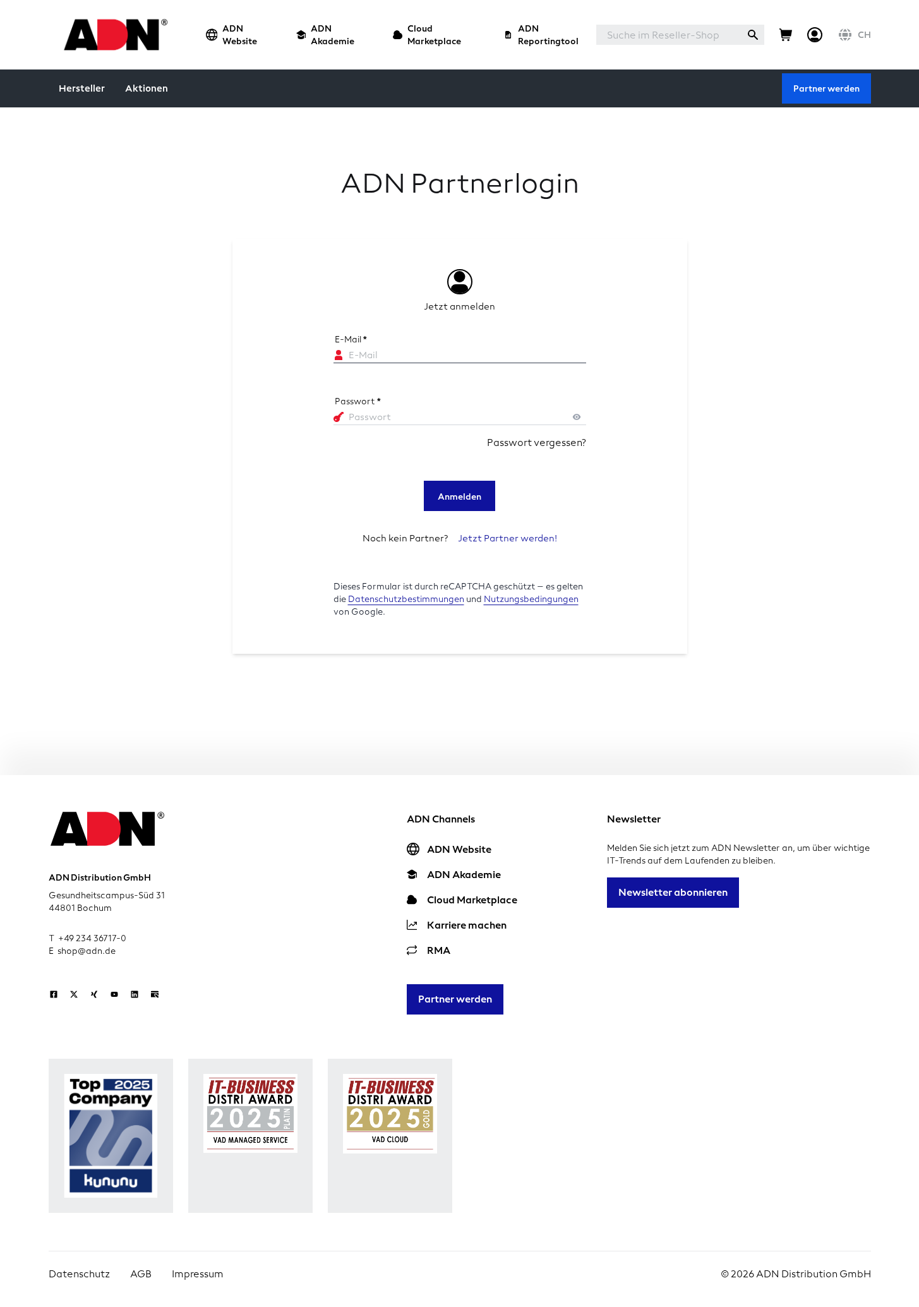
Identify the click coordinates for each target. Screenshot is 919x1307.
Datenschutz (79, 1274)
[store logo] (112, 34)
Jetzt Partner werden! (507, 538)
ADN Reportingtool (548, 34)
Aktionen (146, 88)
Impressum (198, 1274)
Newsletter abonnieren (673, 892)
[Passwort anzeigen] (576, 417)
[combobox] (669, 35)
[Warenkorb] (785, 34)
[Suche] (753, 35)
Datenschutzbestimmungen (406, 599)
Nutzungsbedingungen (531, 599)
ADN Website (239, 34)
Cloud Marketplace (434, 34)
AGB (141, 1274)
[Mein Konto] (814, 34)
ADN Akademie (332, 34)
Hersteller (82, 88)
